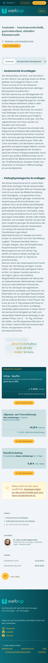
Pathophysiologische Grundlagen (20, 521)
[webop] (13, 11)
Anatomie (9, 61)
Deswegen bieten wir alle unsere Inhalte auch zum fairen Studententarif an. (27, 492)
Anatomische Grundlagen (17, 518)
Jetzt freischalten (11, 46)
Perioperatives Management (29, 61)
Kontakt (42, 652)
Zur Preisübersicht (24, 403)
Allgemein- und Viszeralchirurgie (19, 41)
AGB (44, 649)
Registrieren (39, 3)
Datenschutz (27, 649)
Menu (42, 11)
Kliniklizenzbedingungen (17, 652)
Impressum (7, 649)
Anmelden (25, 3)
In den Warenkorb (24, 473)
